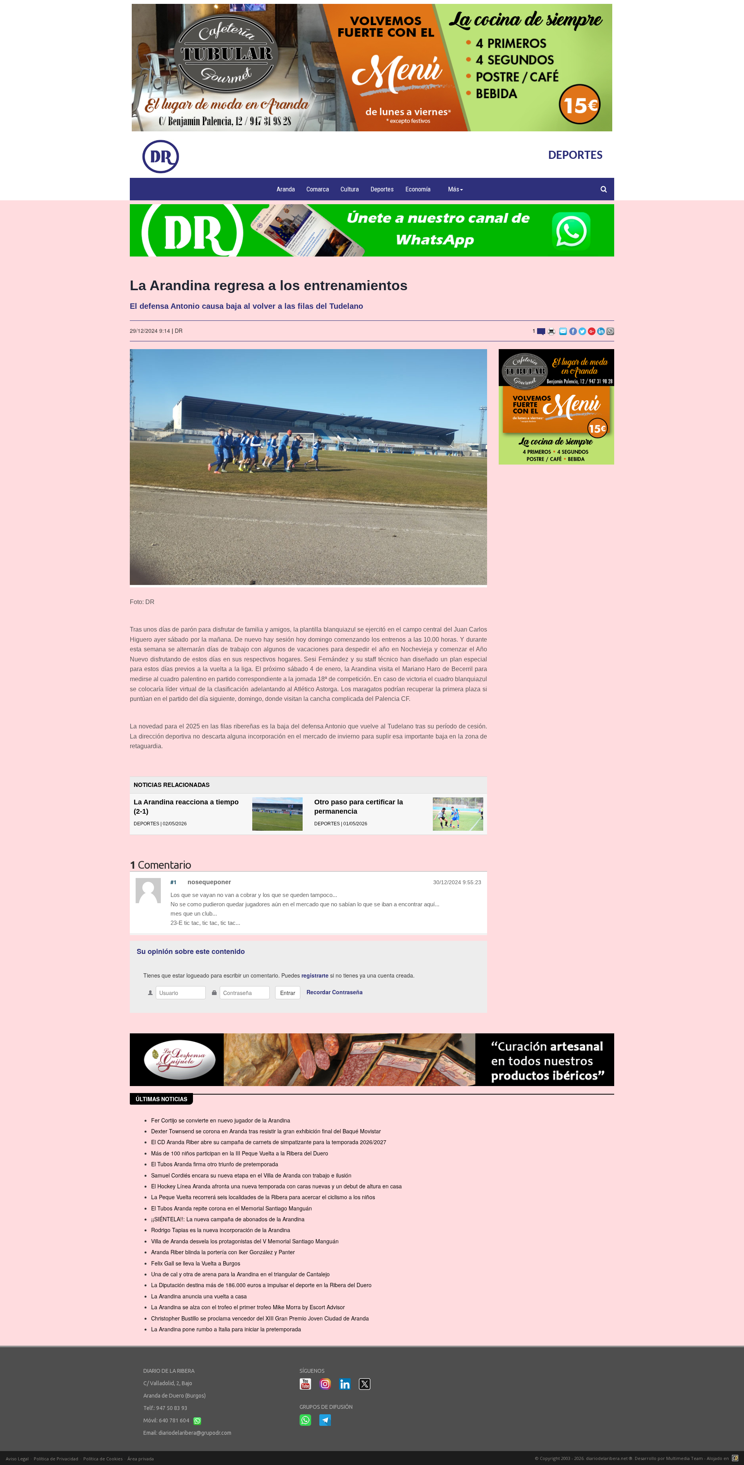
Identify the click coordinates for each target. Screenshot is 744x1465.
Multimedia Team (684, 1458)
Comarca (318, 189)
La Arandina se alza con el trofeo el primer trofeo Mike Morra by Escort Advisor (248, 1307)
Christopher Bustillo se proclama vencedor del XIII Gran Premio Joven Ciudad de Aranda (260, 1318)
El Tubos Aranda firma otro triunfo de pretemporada (214, 1164)
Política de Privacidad (56, 1459)
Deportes (382, 189)
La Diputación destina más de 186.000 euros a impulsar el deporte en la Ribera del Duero (261, 1285)
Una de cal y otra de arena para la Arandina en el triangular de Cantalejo (240, 1274)
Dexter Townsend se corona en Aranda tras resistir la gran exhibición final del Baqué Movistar (266, 1131)
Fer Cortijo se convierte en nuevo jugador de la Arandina (220, 1120)
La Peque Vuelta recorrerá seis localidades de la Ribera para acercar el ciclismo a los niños (263, 1197)
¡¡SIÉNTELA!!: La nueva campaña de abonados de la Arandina (228, 1219)
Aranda (286, 189)
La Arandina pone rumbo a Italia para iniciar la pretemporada (226, 1329)
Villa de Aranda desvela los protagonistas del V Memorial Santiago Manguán (245, 1241)
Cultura (350, 189)
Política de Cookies (102, 1459)
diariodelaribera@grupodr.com (194, 1433)
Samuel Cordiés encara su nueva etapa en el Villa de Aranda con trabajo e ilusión (251, 1175)
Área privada (140, 1459)
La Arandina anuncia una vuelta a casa (199, 1296)
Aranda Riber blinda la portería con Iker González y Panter (223, 1252)
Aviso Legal (17, 1459)
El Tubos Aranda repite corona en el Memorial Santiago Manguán (231, 1208)
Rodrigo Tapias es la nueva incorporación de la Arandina (220, 1230)
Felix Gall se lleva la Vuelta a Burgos (195, 1263)
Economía (418, 189)
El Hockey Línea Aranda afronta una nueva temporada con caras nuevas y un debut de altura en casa (276, 1186)
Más (453, 189)
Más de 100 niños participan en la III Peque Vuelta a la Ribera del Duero (239, 1153)
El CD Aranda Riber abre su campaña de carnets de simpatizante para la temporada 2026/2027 (268, 1142)
